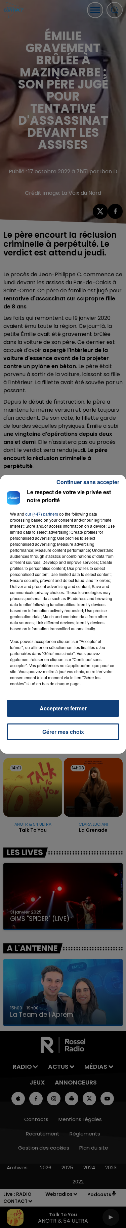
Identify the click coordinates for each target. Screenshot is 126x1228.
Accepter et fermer (63, 708)
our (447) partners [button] (41, 514)
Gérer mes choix (63, 732)
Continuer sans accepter (87, 482)
